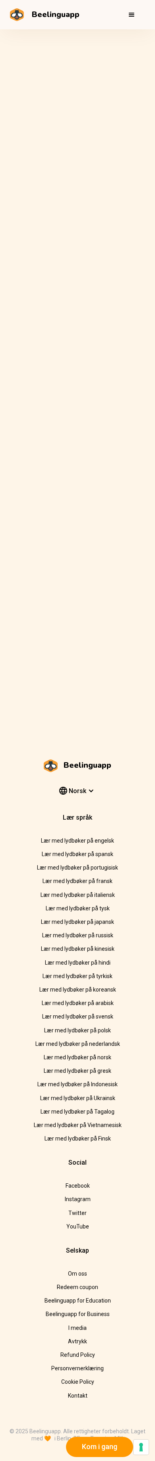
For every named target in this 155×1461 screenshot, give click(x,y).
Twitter (77, 1213)
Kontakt (77, 1395)
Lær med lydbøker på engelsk (77, 840)
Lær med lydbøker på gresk (77, 1071)
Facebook (78, 1186)
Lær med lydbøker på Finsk (78, 1138)
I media (77, 1328)
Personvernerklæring (77, 1368)
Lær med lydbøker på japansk (77, 922)
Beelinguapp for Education (78, 1300)
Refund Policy (77, 1355)
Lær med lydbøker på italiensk (78, 895)
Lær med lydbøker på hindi (77, 962)
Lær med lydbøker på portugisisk (77, 867)
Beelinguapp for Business (78, 1314)
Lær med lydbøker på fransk (77, 881)
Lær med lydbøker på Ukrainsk (77, 1098)
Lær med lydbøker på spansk (77, 854)
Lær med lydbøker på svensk (77, 1016)
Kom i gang (99, 1446)
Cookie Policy (77, 1382)
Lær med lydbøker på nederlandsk (77, 1044)
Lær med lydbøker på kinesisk (77, 949)
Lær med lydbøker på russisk (77, 935)
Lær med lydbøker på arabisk (78, 1003)
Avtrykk (77, 1341)
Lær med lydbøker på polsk (77, 1030)
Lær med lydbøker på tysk (78, 908)
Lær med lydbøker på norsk (77, 1057)
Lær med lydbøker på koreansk (77, 989)
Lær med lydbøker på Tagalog (77, 1111)
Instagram (78, 1199)
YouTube (77, 1226)
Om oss (77, 1273)
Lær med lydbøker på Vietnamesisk (78, 1125)
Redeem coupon (77, 1287)
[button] (131, 14)
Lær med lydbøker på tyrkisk (77, 976)
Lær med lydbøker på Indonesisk (77, 1084)
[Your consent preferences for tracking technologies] (141, 1447)
